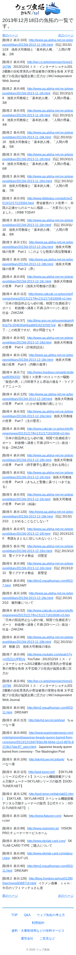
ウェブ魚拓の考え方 (51, 915)
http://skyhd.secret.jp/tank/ (46, 759)
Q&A (27, 915)
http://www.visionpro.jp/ (43, 828)
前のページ (10, 35)
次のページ (66, 35)
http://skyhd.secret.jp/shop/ (46, 720)
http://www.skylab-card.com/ (46, 841)
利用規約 (38, 922)
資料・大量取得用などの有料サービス (38, 930)
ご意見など (47, 938)
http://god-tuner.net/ (41, 772)
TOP (14, 915)
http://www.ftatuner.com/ (45, 815)
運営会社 (27, 938)
